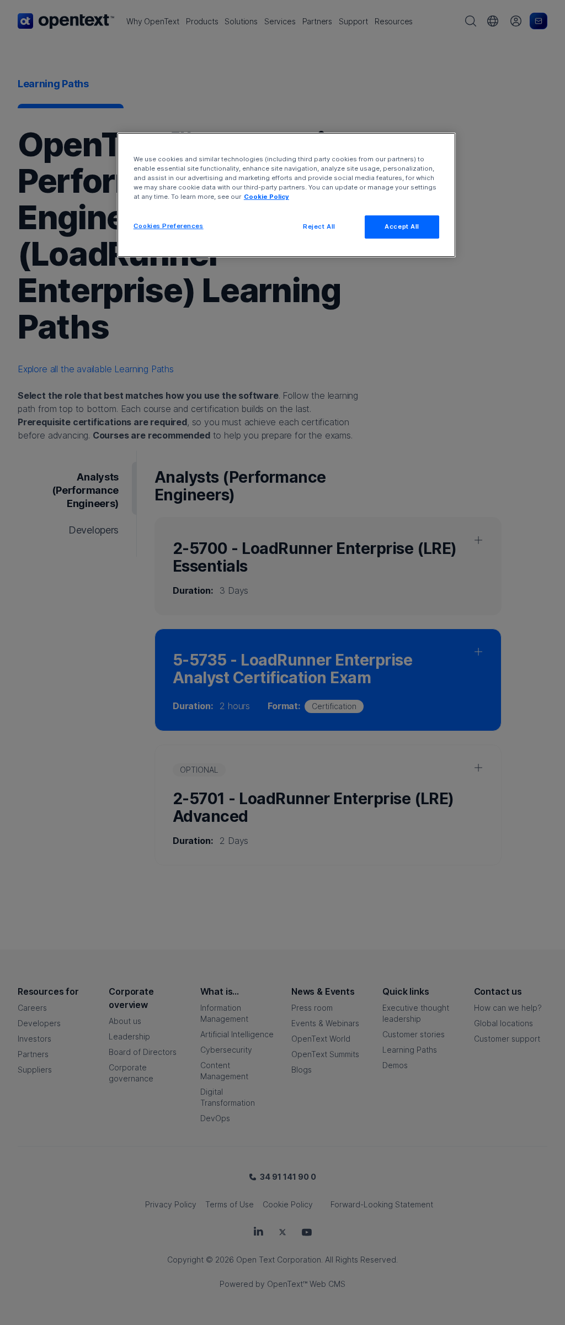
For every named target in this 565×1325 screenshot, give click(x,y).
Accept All (402, 226)
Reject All (319, 226)
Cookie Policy (266, 196)
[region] (286, 195)
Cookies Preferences (169, 226)
